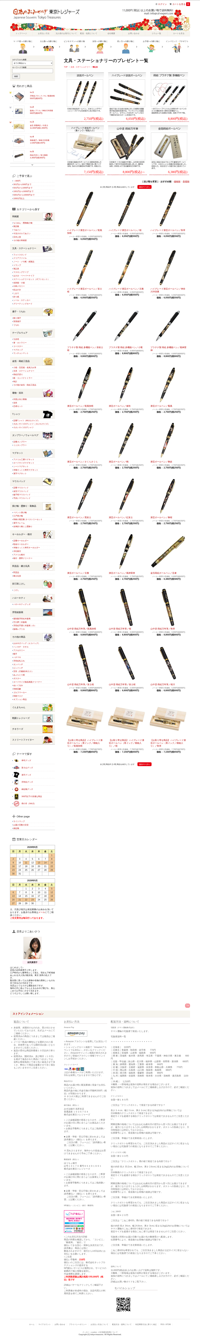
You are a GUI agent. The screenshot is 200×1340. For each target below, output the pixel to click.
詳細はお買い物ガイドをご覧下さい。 (129, 1281)
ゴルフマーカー (20, 692)
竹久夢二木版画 (20, 622)
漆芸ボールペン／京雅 (78, 573)
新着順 (186, 181)
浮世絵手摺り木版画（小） (24, 625)
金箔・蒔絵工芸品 (21, 361)
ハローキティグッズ (21, 604)
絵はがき (17, 290)
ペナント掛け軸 (20, 512)
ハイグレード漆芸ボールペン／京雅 (126, 289)
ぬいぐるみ (18, 685)
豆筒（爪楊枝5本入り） (23, 671)
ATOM (168, 1324)
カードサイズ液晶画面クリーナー (27, 682)
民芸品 (16, 572)
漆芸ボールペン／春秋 (120, 406)
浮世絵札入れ (19, 661)
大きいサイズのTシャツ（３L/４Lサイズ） (31, 424)
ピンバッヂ (18, 668)
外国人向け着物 (20, 399)
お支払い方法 (43, 33)
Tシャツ (16, 414)
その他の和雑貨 (20, 240)
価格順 (177, 181)
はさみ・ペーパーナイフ (23, 276)
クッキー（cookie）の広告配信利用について (100, 1332)
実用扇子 (17, 321)
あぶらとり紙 (19, 675)
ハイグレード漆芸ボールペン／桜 (125, 230)
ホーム (31, 1324)
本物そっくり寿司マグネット (25, 470)
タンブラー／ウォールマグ (25, 435)
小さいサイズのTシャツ (23, 427)
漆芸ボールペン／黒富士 (79, 517)
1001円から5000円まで (23, 191)
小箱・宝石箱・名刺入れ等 (24, 367)
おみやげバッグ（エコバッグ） (26, 643)
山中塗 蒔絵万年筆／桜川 (162, 684)
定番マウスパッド (21, 488)
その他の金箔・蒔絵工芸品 (24, 385)
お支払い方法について (99, 1324)
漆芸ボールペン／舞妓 (161, 462)
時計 (15, 381)
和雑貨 (15, 216)
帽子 (15, 654)
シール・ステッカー (21, 300)
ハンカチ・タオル (21, 647)
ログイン (162, 4)
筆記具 (95, 67)
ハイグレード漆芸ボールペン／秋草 (167, 230)
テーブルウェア (19, 333)
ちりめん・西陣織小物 (22, 223)
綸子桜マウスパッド (21, 494)
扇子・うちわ (18, 311)
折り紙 (16, 297)
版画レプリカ (19, 629)
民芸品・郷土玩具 (21, 566)
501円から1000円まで (22, 188)
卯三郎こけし (18, 584)
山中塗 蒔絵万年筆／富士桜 (80, 684)
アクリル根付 (19, 555)
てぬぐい (17, 230)
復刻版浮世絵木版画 (21, 618)
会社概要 (111, 33)
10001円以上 (18, 198)
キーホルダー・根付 (22, 534)
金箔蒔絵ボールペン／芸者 (163, 573)
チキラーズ (17, 729)
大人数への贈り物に (48, 41)
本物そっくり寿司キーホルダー (26, 547)
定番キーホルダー (21, 541)
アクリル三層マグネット (23, 459)
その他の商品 (18, 637)
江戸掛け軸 (18, 516)
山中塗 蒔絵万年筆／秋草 (162, 629)
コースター (18, 346)
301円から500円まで (22, 184)
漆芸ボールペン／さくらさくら (82, 462)
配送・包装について (88, 33)
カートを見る (180, 4)
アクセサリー (19, 650)
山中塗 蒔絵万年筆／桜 (120, 629)
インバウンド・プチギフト (177, 41)
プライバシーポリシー (78, 1324)
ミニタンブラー (20, 445)
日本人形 (17, 237)
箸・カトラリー (20, 343)
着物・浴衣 (17, 393)
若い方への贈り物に (125, 41)
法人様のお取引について (66, 33)
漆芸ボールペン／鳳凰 (161, 406)
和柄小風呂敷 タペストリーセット (27, 519)
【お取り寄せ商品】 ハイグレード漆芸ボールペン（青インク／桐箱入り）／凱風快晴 (85, 743)
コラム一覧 (156, 33)
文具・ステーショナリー (80, 67)
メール (41, 912)
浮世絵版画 (17, 612)
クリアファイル (20, 258)
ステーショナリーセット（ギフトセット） (31, 279)
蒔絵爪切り (18, 374)
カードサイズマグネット (23, 463)
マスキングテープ (21, 272)
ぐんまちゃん (18, 707)
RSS (162, 1324)
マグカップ (18, 350)
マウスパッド (18, 481)
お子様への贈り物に (151, 41)
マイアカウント (44, 1324)
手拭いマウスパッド (21, 498)
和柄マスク (18, 696)
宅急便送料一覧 (118, 1036)
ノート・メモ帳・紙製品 (23, 262)
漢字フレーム (19, 523)
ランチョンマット (21, 353)
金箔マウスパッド (21, 491)
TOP (66, 67)
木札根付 (17, 551)
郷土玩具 (17, 576)
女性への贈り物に (100, 41)
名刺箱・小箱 (19, 283)
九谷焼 (16, 339)
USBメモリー (19, 286)
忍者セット (18, 406)
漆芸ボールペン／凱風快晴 (80, 406)
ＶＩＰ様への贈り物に (22, 41)
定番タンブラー (20, 442)
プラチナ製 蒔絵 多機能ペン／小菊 (126, 347)
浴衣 (15, 403)
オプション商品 (20, 699)
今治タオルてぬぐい (21, 233)
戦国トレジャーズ (21, 718)
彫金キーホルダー (21, 544)
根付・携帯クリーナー (22, 558)
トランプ (17, 265)
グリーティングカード (22, 304)
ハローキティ (18, 598)
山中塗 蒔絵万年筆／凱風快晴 (81, 629)
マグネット (17, 453)
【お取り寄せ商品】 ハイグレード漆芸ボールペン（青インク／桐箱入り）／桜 (126, 743)
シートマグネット (21, 466)
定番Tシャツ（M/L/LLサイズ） (26, 420)
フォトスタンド (20, 255)
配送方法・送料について (122, 1324)
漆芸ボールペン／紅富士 (121, 517)
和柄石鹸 (17, 689)
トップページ (21, 33)
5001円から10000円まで (24, 195)
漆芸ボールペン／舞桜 (161, 517)
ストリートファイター (23, 740)
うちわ (16, 325)
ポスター (17, 678)
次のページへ (144, 187)
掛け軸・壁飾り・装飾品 (24, 506)
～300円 (16, 181)
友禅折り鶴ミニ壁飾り (22, 526)
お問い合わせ (133, 33)
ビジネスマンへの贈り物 (74, 41)
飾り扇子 (17, 318)
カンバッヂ (18, 664)
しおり (16, 293)
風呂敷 (16, 226)
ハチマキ (17, 657)
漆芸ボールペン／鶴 (118, 462)
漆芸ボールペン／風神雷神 (122, 573)
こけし (16, 590)
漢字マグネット (20, 473)
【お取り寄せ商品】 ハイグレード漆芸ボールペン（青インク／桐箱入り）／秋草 (168, 743)
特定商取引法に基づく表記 (146, 1324)
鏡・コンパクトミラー (22, 378)
